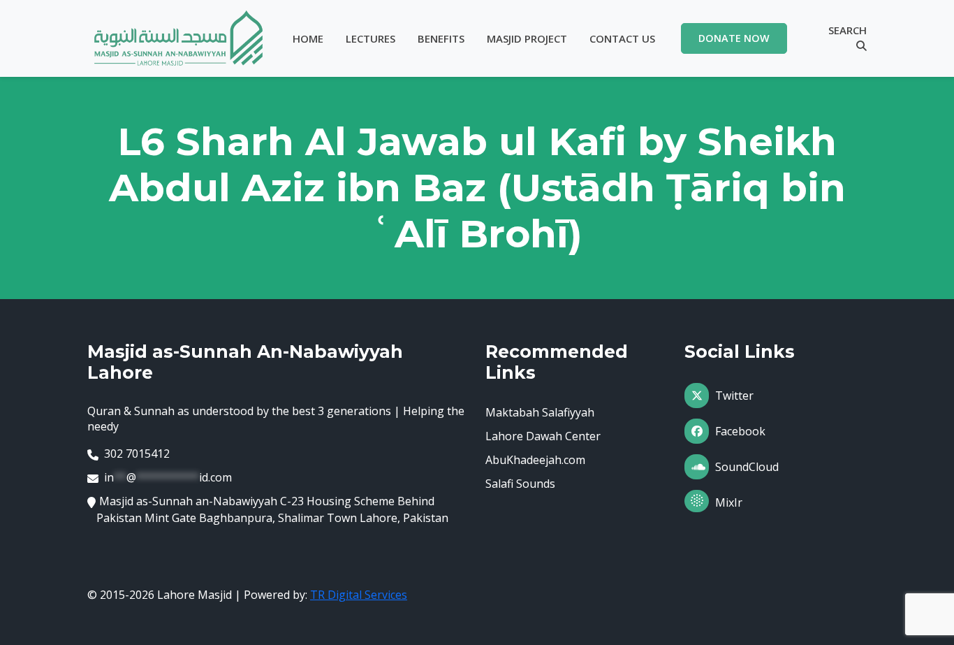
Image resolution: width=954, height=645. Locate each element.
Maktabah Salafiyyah (539, 412)
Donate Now (734, 38)
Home (308, 38)
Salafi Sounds (520, 483)
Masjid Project (527, 38)
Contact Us (622, 38)
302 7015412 (137, 453)
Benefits (441, 38)
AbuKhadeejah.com (535, 460)
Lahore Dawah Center (543, 436)
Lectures (370, 38)
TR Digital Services (358, 594)
